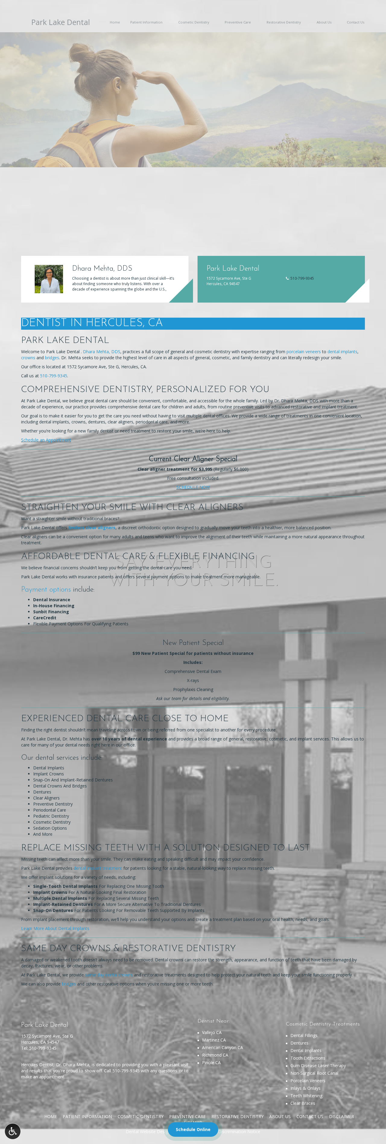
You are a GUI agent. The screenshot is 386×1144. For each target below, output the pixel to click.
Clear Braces (302, 1103)
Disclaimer (341, 1116)
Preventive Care (187, 1116)
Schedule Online (193, 1129)
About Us (280, 1116)
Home (50, 1116)
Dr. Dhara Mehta (72, 1064)
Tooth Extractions (307, 1058)
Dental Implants (305, 1050)
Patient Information (87, 1116)
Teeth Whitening (306, 1095)
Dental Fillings (304, 1035)
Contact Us (309, 1116)
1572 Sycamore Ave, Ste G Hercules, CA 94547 (47, 1039)
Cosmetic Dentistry (140, 1116)
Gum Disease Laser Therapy (318, 1065)
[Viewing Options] (13, 1131)
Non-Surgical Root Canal (314, 1073)
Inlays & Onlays (305, 1088)
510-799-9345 (42, 1048)
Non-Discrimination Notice (234, 1131)
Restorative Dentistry (237, 1116)
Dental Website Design (148, 1131)
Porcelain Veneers (307, 1080)
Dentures (299, 1043)
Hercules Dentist (37, 1064)
